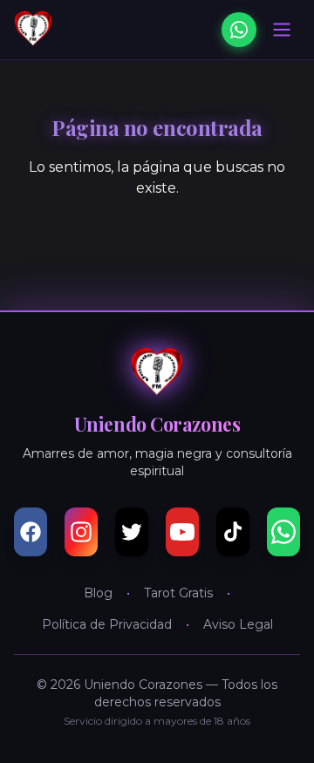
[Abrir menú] (281, 29)
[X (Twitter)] (131, 532)
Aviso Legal (238, 624)
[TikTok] (232, 532)
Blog (98, 593)
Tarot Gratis (178, 593)
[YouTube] (182, 532)
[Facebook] (30, 532)
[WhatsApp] (239, 29)
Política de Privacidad (107, 624)
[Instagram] (81, 532)
